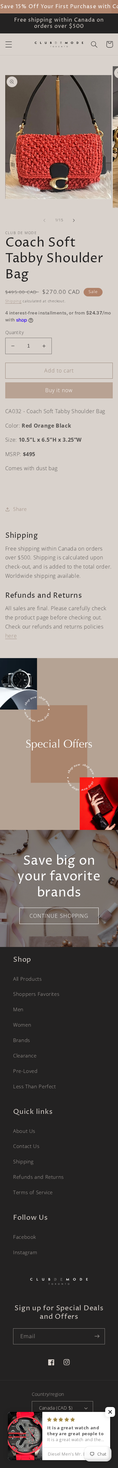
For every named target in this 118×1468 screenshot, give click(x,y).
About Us (24, 1131)
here (11, 635)
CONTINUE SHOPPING (59, 915)
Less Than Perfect (34, 1086)
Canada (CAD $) (56, 1408)
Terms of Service (33, 1192)
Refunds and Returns (38, 1177)
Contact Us (26, 1146)
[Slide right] (74, 220)
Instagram (25, 1252)
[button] (8, 44)
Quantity (14, 332)
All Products (27, 978)
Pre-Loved (25, 1071)
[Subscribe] (97, 1336)
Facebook (24, 1237)
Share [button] (20, 509)
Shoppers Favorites (36, 994)
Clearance (25, 1055)
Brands (21, 1040)
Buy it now (59, 390)
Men (18, 1009)
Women (22, 1024)
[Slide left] (44, 220)
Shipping (13, 301)
